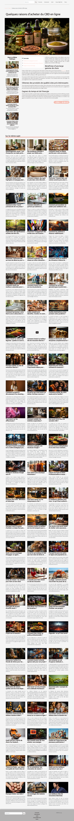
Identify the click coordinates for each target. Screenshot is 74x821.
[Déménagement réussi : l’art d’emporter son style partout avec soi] (12, 65)
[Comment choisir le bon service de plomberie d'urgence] (37, 278)
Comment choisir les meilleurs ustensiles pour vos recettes (15, 286)
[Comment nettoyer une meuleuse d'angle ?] (37, 439)
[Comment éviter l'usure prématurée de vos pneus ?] (15, 198)
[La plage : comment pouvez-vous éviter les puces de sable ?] (58, 573)
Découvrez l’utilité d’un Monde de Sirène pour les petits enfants (14, 661)
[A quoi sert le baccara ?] (15, 626)
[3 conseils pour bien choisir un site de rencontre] (37, 573)
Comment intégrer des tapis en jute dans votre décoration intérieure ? (36, 179)
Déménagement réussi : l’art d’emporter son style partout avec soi (12, 71)
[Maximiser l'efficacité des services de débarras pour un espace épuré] (15, 251)
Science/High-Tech (59, 2)
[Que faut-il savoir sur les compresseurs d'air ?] (37, 492)
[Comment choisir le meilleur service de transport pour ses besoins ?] (37, 519)
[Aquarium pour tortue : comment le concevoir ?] (58, 359)
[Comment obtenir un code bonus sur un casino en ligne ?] (37, 707)
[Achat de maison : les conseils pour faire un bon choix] (15, 573)
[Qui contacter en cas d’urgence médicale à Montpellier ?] (58, 653)
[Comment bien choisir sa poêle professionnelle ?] (37, 626)
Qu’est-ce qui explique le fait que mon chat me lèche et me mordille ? (36, 554)
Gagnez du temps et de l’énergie (29, 65)
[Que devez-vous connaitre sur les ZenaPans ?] (37, 600)
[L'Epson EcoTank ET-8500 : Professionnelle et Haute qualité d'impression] (58, 466)
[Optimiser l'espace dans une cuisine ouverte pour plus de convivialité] (58, 171)
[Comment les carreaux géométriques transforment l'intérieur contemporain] (58, 278)
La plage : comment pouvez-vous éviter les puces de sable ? (58, 581)
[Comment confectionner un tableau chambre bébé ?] (15, 707)
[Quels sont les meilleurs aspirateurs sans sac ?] (58, 760)
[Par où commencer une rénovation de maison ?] (37, 760)
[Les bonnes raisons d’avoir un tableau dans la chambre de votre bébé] (58, 707)
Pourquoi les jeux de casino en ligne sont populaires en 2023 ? (57, 554)
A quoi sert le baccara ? (13, 633)
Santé (52, 2)
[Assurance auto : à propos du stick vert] (58, 680)
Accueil (6, 8)
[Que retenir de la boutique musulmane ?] (37, 466)
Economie (40, 2)
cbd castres (64, 70)
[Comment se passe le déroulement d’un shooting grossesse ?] (15, 385)
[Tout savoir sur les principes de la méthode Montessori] (37, 680)
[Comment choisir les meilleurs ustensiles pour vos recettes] (15, 278)
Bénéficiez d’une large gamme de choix (31, 60)
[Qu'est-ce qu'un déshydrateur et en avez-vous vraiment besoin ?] (58, 439)
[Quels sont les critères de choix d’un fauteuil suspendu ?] (15, 733)
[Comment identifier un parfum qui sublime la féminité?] (37, 198)
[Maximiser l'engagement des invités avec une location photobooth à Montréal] (37, 225)
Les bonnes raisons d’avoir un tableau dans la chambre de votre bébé (58, 715)
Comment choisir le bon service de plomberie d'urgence (35, 286)
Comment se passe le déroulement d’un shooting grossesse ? (14, 394)
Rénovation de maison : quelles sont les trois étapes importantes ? (15, 688)
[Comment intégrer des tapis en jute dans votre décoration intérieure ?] (37, 171)
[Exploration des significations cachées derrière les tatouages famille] (15, 225)
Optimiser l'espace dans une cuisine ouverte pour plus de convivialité (58, 179)
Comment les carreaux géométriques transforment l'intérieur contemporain (58, 286)
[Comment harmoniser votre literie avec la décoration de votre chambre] (15, 305)
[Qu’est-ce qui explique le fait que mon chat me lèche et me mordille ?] (37, 546)
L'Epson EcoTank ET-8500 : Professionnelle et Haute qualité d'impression (57, 474)
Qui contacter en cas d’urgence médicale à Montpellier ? (55, 661)
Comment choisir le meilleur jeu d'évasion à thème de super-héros (58, 260)
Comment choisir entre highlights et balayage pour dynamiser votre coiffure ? (12, 123)
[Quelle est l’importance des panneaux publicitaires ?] (58, 733)
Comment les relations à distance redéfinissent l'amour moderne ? (57, 233)
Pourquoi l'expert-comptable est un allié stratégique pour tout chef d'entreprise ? (15, 447)
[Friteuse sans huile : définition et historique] (15, 492)
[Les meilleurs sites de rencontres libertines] (58, 787)
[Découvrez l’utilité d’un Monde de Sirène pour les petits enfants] (15, 653)
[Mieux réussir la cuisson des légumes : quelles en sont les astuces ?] (15, 332)
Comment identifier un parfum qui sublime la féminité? (34, 206)
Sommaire (26, 58)
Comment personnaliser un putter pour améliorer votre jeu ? (58, 206)
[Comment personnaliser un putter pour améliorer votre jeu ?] (58, 198)
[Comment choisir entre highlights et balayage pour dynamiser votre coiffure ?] (12, 116)
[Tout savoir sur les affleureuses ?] (15, 412)
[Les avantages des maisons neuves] (37, 787)
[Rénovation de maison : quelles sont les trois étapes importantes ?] (15, 680)
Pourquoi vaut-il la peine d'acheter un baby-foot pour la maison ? (15, 527)
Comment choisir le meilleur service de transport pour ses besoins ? (36, 527)
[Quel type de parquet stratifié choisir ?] (15, 600)
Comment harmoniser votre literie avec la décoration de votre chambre (15, 313)
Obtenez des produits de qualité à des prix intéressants (33, 63)
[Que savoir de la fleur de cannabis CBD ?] (58, 412)
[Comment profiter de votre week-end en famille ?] (58, 385)
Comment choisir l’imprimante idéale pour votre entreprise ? (35, 367)
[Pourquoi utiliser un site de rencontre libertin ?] (15, 359)
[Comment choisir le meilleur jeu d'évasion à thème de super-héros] (58, 251)
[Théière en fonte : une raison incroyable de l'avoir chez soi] (15, 760)
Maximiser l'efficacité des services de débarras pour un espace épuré (15, 260)
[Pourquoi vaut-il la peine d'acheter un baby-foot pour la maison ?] (15, 519)
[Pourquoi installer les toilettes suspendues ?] (37, 412)
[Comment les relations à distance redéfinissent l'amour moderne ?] (58, 225)
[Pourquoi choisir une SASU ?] (15, 787)
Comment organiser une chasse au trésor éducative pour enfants (36, 260)
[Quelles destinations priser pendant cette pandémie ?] (58, 305)
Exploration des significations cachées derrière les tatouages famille (15, 233)
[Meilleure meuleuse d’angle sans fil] (15, 466)
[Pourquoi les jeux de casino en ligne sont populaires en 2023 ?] (58, 546)
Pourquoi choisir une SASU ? (15, 794)
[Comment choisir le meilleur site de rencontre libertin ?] (37, 332)
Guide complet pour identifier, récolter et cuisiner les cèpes (36, 313)
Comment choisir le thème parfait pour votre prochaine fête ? (12, 105)
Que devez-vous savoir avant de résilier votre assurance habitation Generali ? (58, 527)
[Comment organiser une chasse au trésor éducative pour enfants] (37, 251)
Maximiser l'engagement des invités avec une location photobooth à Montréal (36, 233)
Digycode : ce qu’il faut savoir (58, 633)
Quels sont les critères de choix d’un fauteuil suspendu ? (14, 742)
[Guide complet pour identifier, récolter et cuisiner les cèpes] (37, 305)
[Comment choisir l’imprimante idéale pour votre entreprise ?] (37, 359)
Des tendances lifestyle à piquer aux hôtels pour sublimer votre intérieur (12, 88)
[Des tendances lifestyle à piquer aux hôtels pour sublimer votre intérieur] (12, 82)
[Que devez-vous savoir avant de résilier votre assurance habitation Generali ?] (58, 519)
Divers (66, 2)
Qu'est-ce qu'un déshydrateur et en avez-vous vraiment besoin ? (58, 447)
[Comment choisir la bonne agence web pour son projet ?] (37, 653)
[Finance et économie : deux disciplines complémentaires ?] (58, 332)
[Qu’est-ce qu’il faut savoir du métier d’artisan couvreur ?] (37, 385)
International (46, 2)
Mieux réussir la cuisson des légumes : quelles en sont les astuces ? (15, 340)
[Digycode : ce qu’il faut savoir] (58, 626)
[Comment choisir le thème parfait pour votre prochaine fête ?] (12, 99)
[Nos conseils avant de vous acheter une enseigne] (37, 733)
